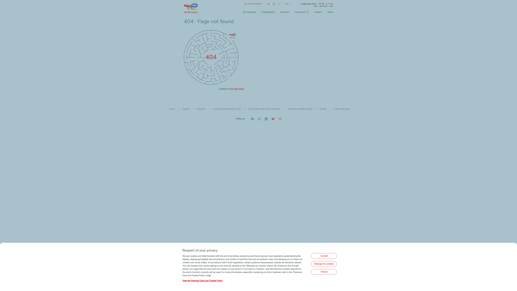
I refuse (323, 272)
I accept (324, 256)
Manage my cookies (323, 264)
